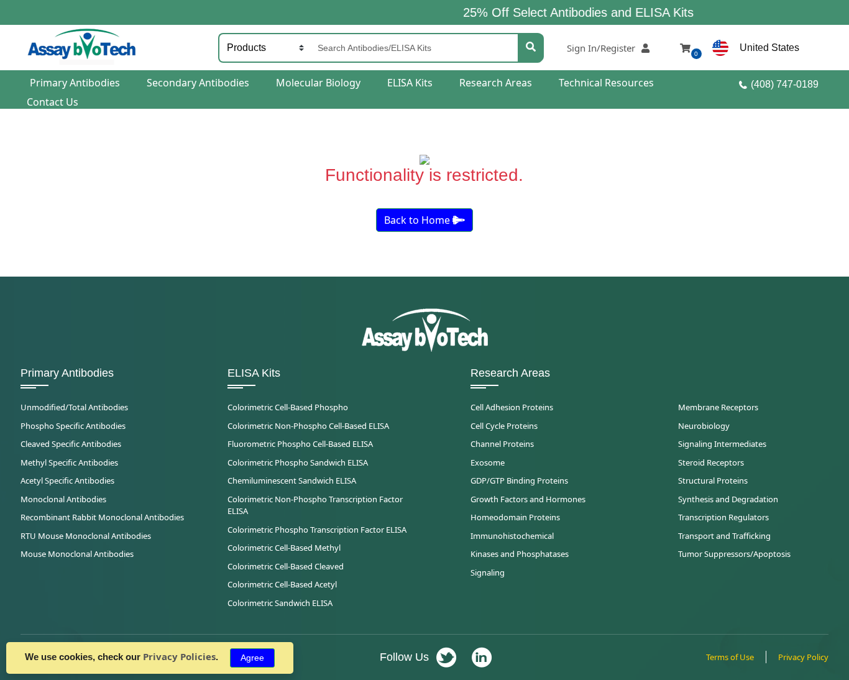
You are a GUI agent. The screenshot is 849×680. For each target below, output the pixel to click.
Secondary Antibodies (198, 83)
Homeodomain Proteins (515, 517)
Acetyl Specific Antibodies (67, 480)
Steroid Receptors (711, 462)
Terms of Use (730, 657)
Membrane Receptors (718, 407)
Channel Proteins (502, 443)
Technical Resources (606, 83)
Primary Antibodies (75, 83)
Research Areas (495, 83)
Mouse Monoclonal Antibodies (77, 553)
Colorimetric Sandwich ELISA (280, 603)
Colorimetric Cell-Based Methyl (284, 547)
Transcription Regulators (723, 517)
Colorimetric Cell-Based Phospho (287, 407)
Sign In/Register (601, 48)
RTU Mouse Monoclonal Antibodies (86, 535)
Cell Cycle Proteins (504, 425)
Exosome (487, 462)
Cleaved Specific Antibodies (71, 443)
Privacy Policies (179, 656)
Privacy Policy (803, 657)
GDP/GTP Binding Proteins (519, 480)
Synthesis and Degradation (728, 499)
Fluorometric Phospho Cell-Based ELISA (300, 443)
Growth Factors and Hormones (527, 499)
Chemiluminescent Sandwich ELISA (291, 480)
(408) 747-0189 (785, 84)
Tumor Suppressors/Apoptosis (734, 553)
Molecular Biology (318, 83)
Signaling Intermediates (722, 443)
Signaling (487, 572)
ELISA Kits (410, 83)
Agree (252, 658)
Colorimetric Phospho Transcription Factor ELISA (316, 529)
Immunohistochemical (512, 535)
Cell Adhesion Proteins (511, 407)
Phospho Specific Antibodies (73, 425)
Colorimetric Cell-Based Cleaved (285, 566)
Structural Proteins (713, 480)
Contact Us (52, 102)
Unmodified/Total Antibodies (74, 407)
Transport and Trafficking (724, 535)
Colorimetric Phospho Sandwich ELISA (297, 462)
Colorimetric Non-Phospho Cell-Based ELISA (308, 425)
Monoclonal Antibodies (63, 499)
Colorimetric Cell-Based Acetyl (282, 584)
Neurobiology (704, 425)
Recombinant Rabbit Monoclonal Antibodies (102, 517)
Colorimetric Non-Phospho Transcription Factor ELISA (315, 505)
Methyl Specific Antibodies (69, 462)
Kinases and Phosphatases (519, 553)
